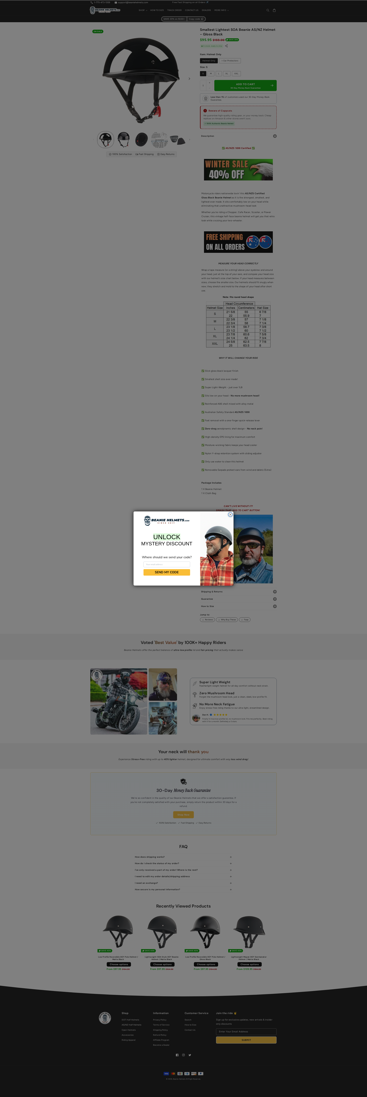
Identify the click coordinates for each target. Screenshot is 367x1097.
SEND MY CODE (167, 572)
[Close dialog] (230, 514)
